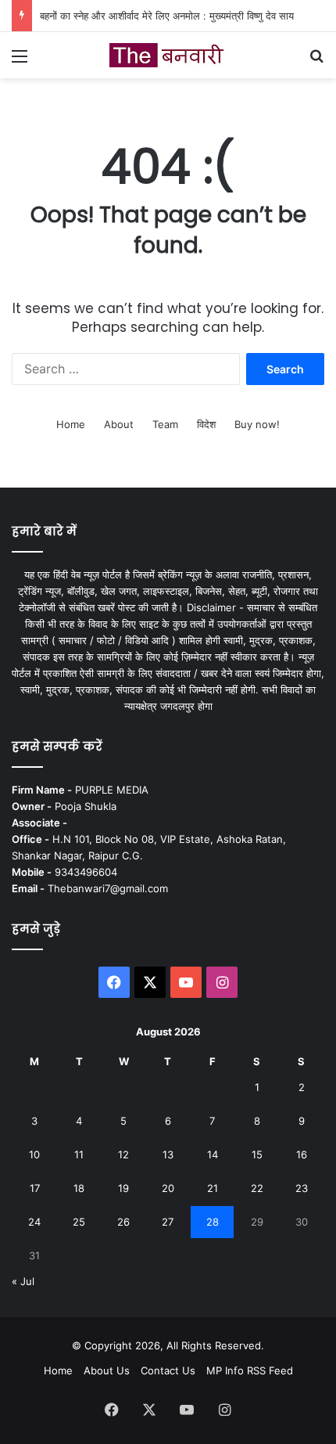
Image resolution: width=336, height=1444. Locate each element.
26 (123, 1221)
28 (212, 1221)
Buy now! (257, 424)
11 (79, 1154)
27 (167, 1221)
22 (257, 1188)
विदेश (206, 424)
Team (165, 424)
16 (301, 1154)
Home (70, 424)
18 (78, 1188)
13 (168, 1154)
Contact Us (168, 1370)
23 (301, 1188)
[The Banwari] (168, 55)
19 (123, 1188)
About (119, 424)
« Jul (23, 1281)
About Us (107, 1370)
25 (79, 1221)
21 (212, 1188)
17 (35, 1188)
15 (257, 1154)
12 (123, 1154)
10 (34, 1154)
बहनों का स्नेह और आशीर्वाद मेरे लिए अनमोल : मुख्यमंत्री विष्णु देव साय (167, 15)
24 (34, 1221)
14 (212, 1154)
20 (168, 1188)
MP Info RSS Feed (249, 1370)
